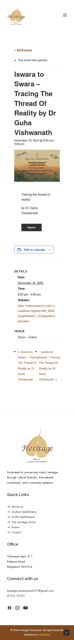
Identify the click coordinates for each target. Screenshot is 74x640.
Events (16, 527)
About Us (17, 507)
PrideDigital (43, 634)
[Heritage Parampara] (16, 15)
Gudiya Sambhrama (24, 512)
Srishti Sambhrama (23, 517)
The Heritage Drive (24, 522)
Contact (16, 532)
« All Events (23, 50)
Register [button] (31, 227)
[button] (65, 15)
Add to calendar (34, 250)
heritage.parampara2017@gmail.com (30, 591)
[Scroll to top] (66, 632)
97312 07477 (16, 596)
